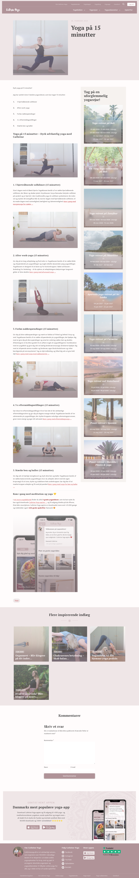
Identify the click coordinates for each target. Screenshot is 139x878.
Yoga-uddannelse (101, 875)
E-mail (73, 767)
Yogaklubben (78, 10)
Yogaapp (107, 4)
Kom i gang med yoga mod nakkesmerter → (32, 353)
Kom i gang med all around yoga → (43, 272)
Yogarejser (93, 10)
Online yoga (59, 875)
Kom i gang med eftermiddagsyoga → (57, 419)
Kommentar (49, 740)
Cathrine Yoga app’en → (38, 502)
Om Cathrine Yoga (61, 4)
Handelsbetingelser (26, 875)
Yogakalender (75, 4)
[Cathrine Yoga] (13, 10)
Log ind (131, 4)
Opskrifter (129, 10)
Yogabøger (87, 4)
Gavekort (117, 4)
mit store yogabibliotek (22, 499)
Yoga (16, 600)
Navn (46, 767)
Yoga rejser (87, 875)
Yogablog (98, 4)
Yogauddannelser (111, 10)
